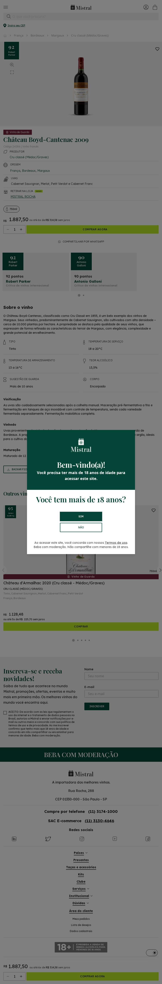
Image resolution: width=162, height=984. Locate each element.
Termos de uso (116, 543)
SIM (81, 516)
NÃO (81, 527)
